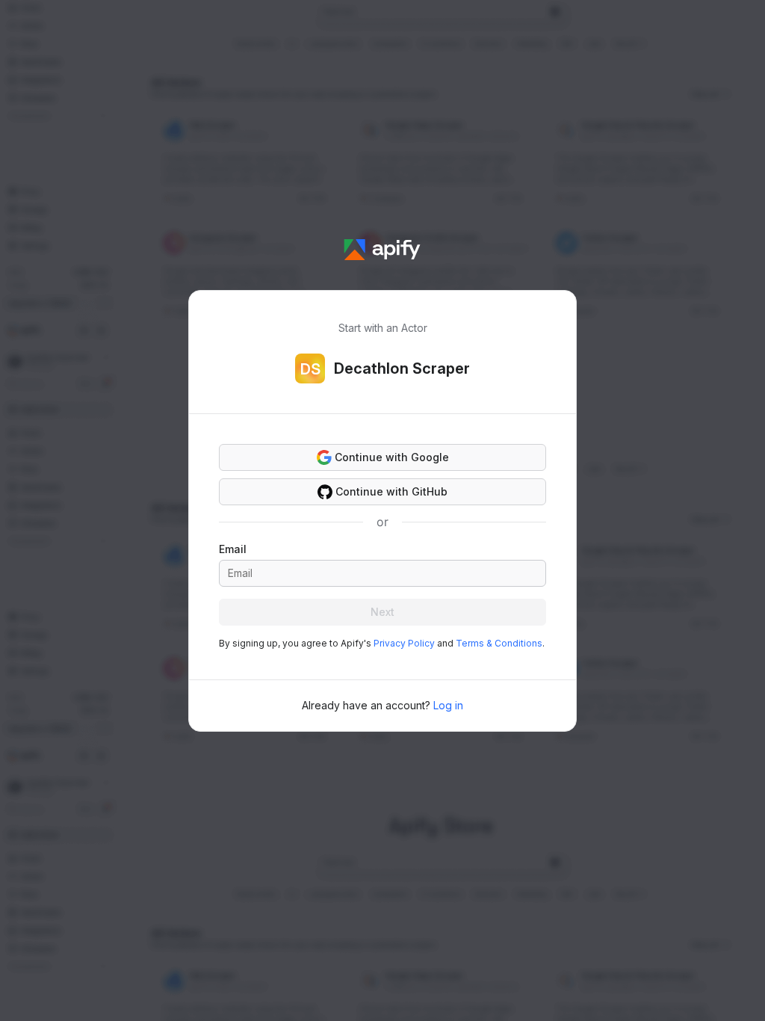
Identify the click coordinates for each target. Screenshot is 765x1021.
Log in (448, 705)
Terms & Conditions (499, 643)
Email (233, 549)
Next (382, 611)
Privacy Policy (404, 643)
